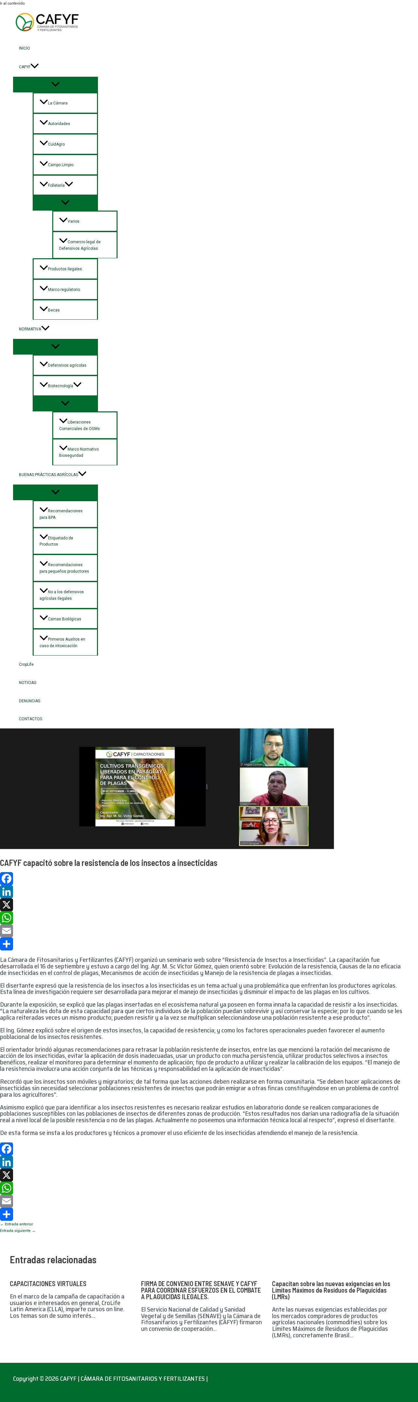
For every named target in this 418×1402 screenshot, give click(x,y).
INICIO (24, 48)
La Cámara (58, 103)
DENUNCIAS (29, 701)
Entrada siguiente (18, 1230)
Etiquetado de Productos (56, 541)
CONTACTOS (30, 719)
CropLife (26, 664)
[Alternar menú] (55, 84)
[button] (34, 67)
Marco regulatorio (64, 289)
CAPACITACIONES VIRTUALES (48, 1283)
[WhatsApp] (202, 917)
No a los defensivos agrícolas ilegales (62, 595)
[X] (202, 904)
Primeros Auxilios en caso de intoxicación (62, 642)
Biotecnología (60, 386)
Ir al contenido (12, 3)
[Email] (202, 930)
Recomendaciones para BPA (61, 514)
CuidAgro (56, 144)
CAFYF (24, 67)
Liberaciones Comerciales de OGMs (79, 425)
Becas (54, 310)
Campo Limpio (60, 165)
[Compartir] (202, 943)
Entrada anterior (16, 1224)
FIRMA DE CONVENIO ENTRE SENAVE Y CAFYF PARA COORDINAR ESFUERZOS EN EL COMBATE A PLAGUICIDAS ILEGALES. (201, 1290)
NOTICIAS (27, 682)
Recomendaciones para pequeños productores (64, 568)
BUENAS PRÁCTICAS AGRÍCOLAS (48, 474)
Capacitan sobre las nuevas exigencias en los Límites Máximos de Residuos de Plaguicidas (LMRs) (331, 1290)
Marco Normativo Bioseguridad (79, 452)
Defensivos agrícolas (67, 365)
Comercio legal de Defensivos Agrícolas (80, 245)
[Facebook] (202, 878)
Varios (73, 221)
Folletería (56, 185)
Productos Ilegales (65, 269)
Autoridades (59, 123)
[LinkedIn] (202, 891)
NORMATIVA (30, 329)
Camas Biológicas (64, 619)
